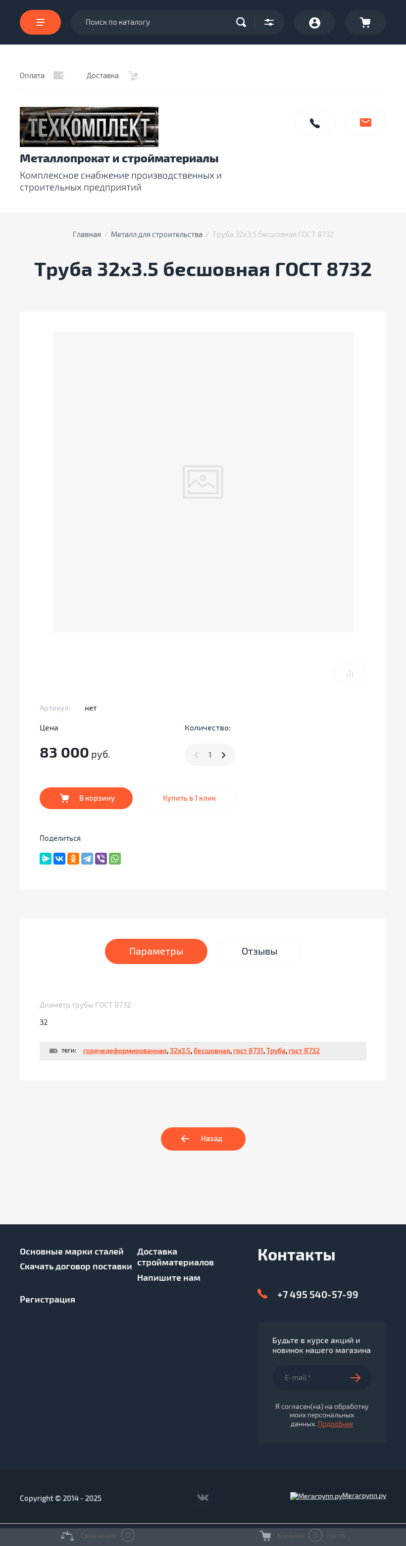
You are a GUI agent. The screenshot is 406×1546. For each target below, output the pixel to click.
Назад (211, 1138)
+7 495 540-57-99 (317, 1295)
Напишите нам (365, 122)
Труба (276, 1051)
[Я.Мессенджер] (45, 859)
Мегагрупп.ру (364, 1496)
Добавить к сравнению (350, 673)
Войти (314, 22)
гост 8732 (304, 1051)
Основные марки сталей (72, 1251)
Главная (87, 234)
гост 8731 (248, 1051)
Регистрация (47, 1299)
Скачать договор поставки (76, 1266)
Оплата (32, 75)
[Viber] (101, 859)
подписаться (360, 1377)
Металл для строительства (157, 234)
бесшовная (212, 1051)
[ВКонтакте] (59, 859)
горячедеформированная (125, 1051)
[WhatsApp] (115, 859)
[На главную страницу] (151, 127)
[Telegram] (87, 859)
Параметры (156, 951)
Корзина (365, 22)
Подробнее (335, 1424)
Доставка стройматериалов (175, 1257)
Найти (243, 22)
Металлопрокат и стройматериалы (119, 159)
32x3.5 (180, 1051)
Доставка (103, 75)
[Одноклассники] (73, 859)
